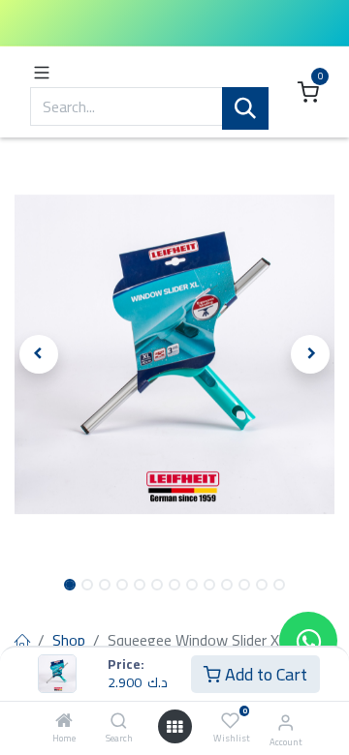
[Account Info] (285, 722)
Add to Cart (264, 674)
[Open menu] (174, 727)
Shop (68, 639)
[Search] (119, 721)
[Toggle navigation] (41, 71)
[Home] (64, 721)
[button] (39, 354)
